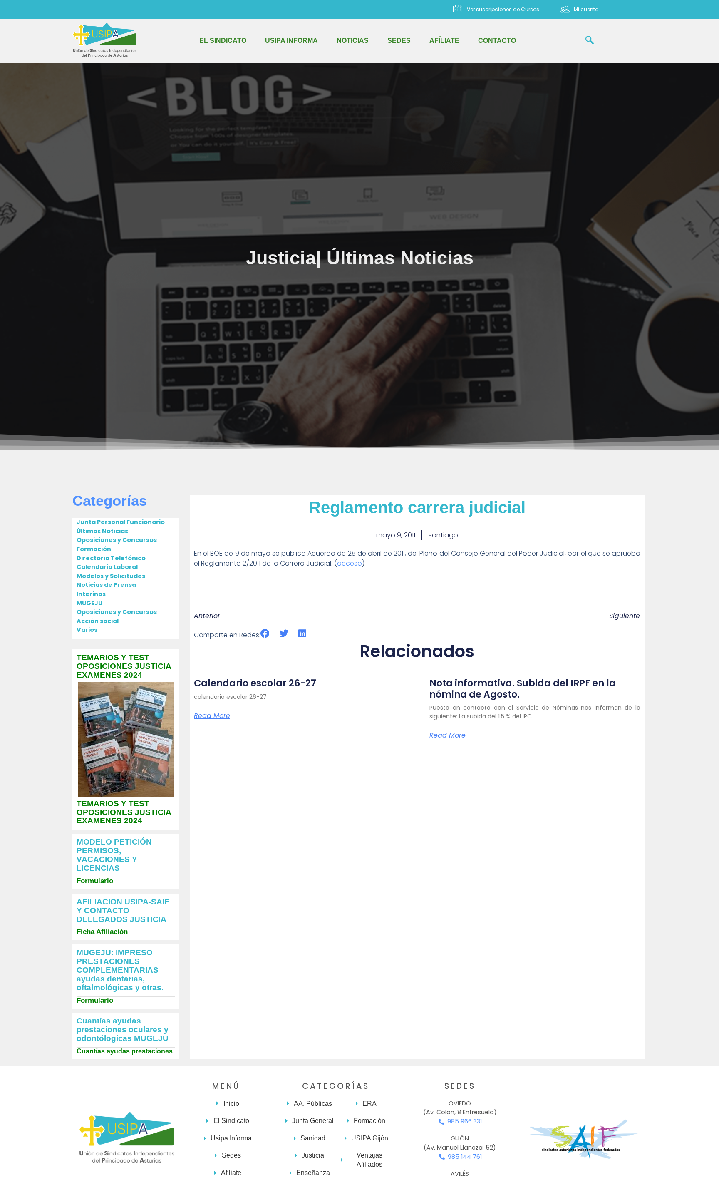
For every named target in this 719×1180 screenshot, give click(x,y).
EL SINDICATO (222, 40)
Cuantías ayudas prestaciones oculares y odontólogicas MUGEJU (123, 1029)
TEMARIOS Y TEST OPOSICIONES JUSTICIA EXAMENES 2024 (124, 666)
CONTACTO (497, 40)
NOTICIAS (353, 40)
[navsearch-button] (589, 40)
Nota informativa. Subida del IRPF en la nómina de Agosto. (522, 689)
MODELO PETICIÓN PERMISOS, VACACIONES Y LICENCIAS (114, 854)
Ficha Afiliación (102, 932)
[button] (265, 633)
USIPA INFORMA (291, 40)
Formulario (95, 881)
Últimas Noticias (400, 257)
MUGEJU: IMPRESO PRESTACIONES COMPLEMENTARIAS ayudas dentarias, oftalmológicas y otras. (120, 970)
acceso (349, 563)
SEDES (399, 40)
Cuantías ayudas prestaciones (125, 1051)
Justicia (281, 257)
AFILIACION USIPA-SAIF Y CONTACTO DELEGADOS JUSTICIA (123, 910)
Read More (212, 716)
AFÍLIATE (444, 40)
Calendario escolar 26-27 (255, 683)
